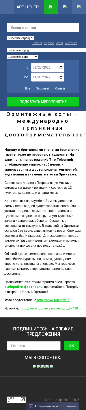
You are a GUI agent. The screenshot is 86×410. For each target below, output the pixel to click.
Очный (59, 88)
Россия (37, 43)
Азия (59, 43)
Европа (49, 43)
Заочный (42, 88)
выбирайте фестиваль (23, 287)
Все (27, 88)
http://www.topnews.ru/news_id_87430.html (53, 308)
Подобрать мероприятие (43, 102)
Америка (71, 43)
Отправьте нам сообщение (56, 406)
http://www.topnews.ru (53, 300)
